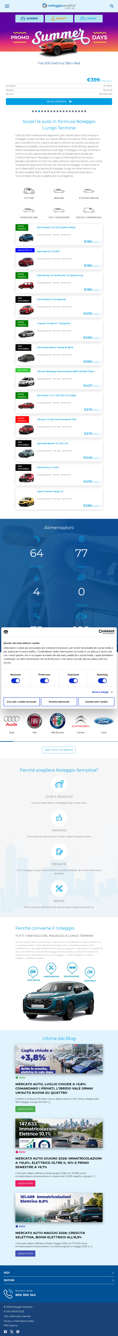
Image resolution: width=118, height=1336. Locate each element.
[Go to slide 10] (60, 111)
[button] (29, 193)
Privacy (8, 1321)
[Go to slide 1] (33, 111)
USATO (91, 18)
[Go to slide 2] (36, 111)
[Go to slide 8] (54, 111)
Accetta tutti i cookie (96, 701)
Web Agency (11, 1325)
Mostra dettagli (100, 692)
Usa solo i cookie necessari (21, 701)
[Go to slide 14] (73, 111)
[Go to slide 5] (45, 111)
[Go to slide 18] (85, 111)
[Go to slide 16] (79, 111)
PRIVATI (61, 18)
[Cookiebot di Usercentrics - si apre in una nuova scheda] (101, 632)
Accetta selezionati (59, 701)
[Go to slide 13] (70, 111)
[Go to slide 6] (48, 111)
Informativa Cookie (24, 1321)
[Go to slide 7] (51, 111)
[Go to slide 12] (67, 111)
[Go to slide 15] (76, 111)
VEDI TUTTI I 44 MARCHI (59, 750)
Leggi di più (25, 1109)
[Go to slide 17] (82, 111)
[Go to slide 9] (57, 111)
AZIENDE (32, 18)
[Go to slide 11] (64, 111)
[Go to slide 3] (39, 111)
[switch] (44, 680)
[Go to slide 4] (42, 111)
